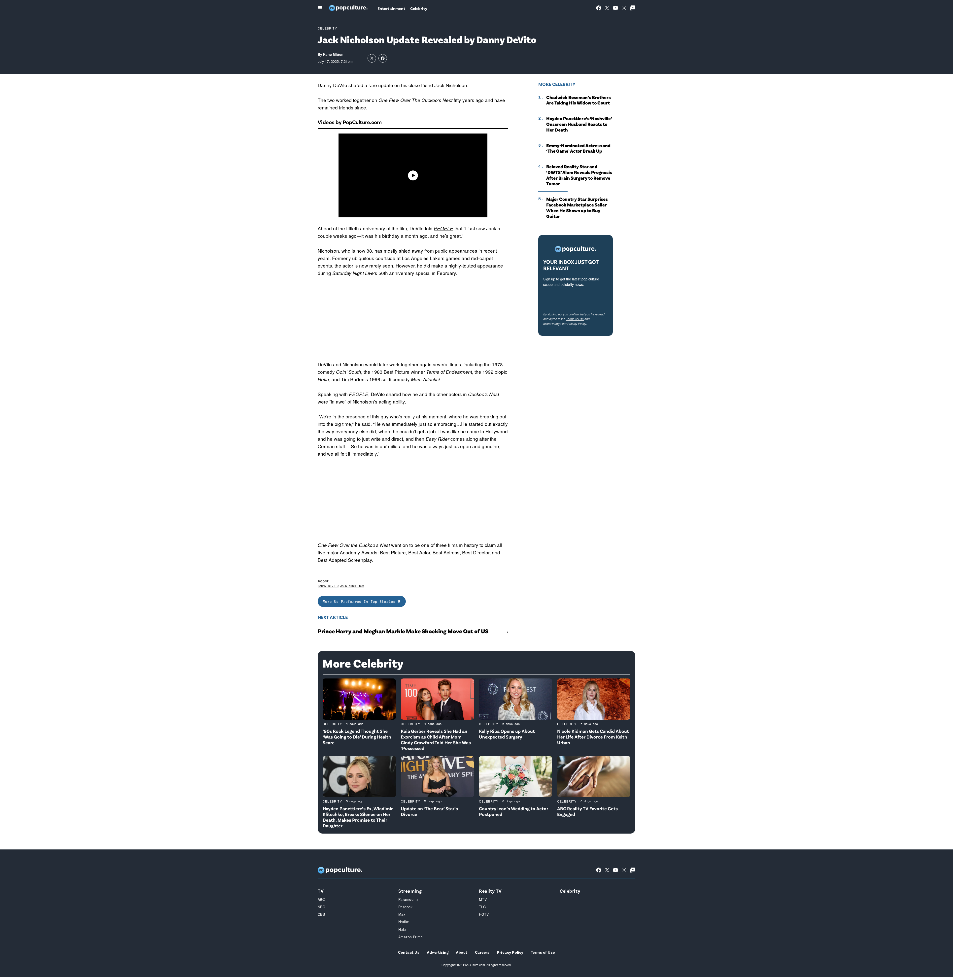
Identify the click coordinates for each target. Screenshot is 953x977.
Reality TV (490, 891)
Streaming (410, 891)
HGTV (484, 914)
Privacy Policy (576, 323)
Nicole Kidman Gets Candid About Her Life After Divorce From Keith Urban (593, 736)
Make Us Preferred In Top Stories (360, 601)
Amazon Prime (410, 936)
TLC (482, 906)
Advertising (437, 952)
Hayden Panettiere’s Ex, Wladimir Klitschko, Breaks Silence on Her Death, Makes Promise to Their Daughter (358, 817)
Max (401, 914)
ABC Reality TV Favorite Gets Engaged (587, 811)
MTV (483, 899)
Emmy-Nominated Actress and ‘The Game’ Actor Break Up (578, 148)
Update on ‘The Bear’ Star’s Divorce (429, 811)
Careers (482, 952)
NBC (321, 906)
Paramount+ (408, 899)
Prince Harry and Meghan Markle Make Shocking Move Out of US (403, 631)
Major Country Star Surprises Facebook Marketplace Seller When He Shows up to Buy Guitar (577, 207)
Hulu (402, 929)
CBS (321, 914)
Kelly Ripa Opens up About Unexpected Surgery (507, 734)
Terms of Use (575, 319)
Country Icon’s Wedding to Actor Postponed (513, 811)
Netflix (403, 921)
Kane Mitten (333, 54)
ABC (321, 899)
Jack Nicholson (352, 586)
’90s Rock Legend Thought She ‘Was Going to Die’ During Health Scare (357, 736)
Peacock (405, 906)
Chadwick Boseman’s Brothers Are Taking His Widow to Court (578, 100)
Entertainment (391, 8)
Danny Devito (328, 586)
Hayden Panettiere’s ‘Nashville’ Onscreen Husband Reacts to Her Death (579, 124)
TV (321, 891)
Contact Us (408, 952)
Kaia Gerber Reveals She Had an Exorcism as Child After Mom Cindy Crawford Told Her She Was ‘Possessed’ (436, 739)
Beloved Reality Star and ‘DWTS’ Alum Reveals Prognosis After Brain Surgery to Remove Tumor (579, 175)
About (461, 952)
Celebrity (418, 8)
